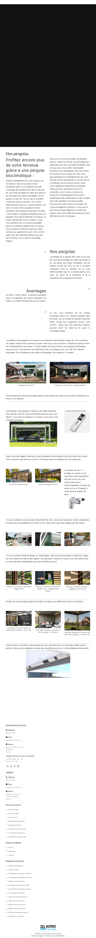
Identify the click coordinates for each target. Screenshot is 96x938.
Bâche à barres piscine (17, 905)
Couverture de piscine (16, 893)
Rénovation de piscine (17, 821)
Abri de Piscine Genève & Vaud (20, 889)
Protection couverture (16, 916)
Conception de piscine (17, 833)
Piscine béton (13, 810)
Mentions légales (37, 936)
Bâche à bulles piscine (17, 908)
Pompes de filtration (16, 866)
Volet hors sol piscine (16, 901)
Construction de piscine (17, 829)
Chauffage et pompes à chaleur (20, 873)
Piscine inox (13, 817)
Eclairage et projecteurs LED (19, 885)
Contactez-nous (48, 696)
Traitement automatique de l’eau (20, 877)
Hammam (12, 851)
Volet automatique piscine (18, 897)
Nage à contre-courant (16, 881)
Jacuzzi (11, 855)
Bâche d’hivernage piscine (18, 912)
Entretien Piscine (15, 825)
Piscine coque (14, 813)
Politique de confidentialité (55, 936)
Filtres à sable (14, 870)
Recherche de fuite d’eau (17, 837)
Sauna (11, 847)
